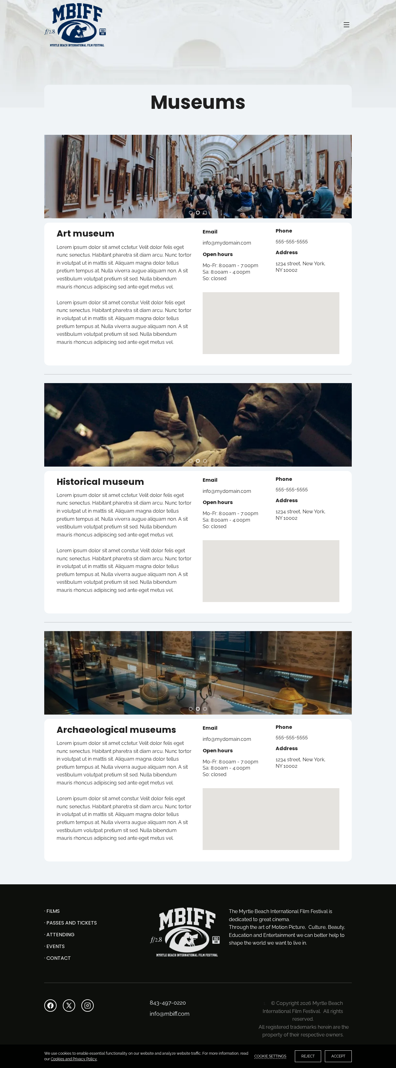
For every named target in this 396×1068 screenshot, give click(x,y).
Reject (308, 1056)
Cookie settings (270, 1056)
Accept (338, 1056)
